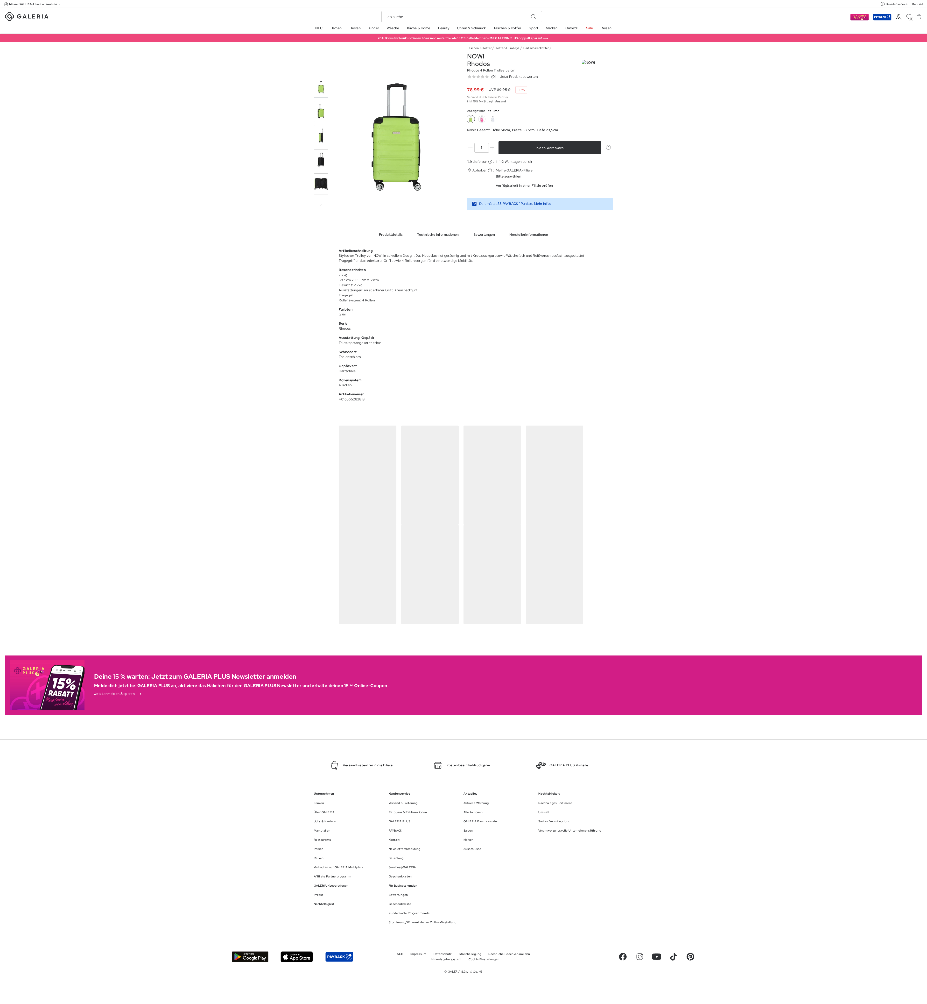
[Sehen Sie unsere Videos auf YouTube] (656, 956)
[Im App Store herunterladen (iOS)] (297, 956)
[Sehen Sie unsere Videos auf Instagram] (640, 956)
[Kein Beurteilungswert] (479, 76)
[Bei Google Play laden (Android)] (250, 956)
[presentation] (321, 203)
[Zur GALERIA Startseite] (26, 17)
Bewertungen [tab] (484, 234)
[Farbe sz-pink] (481, 119)
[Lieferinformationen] (490, 161)
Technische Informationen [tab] (438, 234)
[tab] (396, 137)
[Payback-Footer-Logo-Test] (339, 956)
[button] (33, 4)
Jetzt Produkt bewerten (519, 76)
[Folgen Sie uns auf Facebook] (623, 956)
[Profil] (898, 17)
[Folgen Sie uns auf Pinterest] (690, 956)
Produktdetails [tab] (391, 234)
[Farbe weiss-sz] (493, 119)
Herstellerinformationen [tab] (528, 234)
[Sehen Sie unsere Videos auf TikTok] (673, 956)
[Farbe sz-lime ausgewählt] (470, 119)
